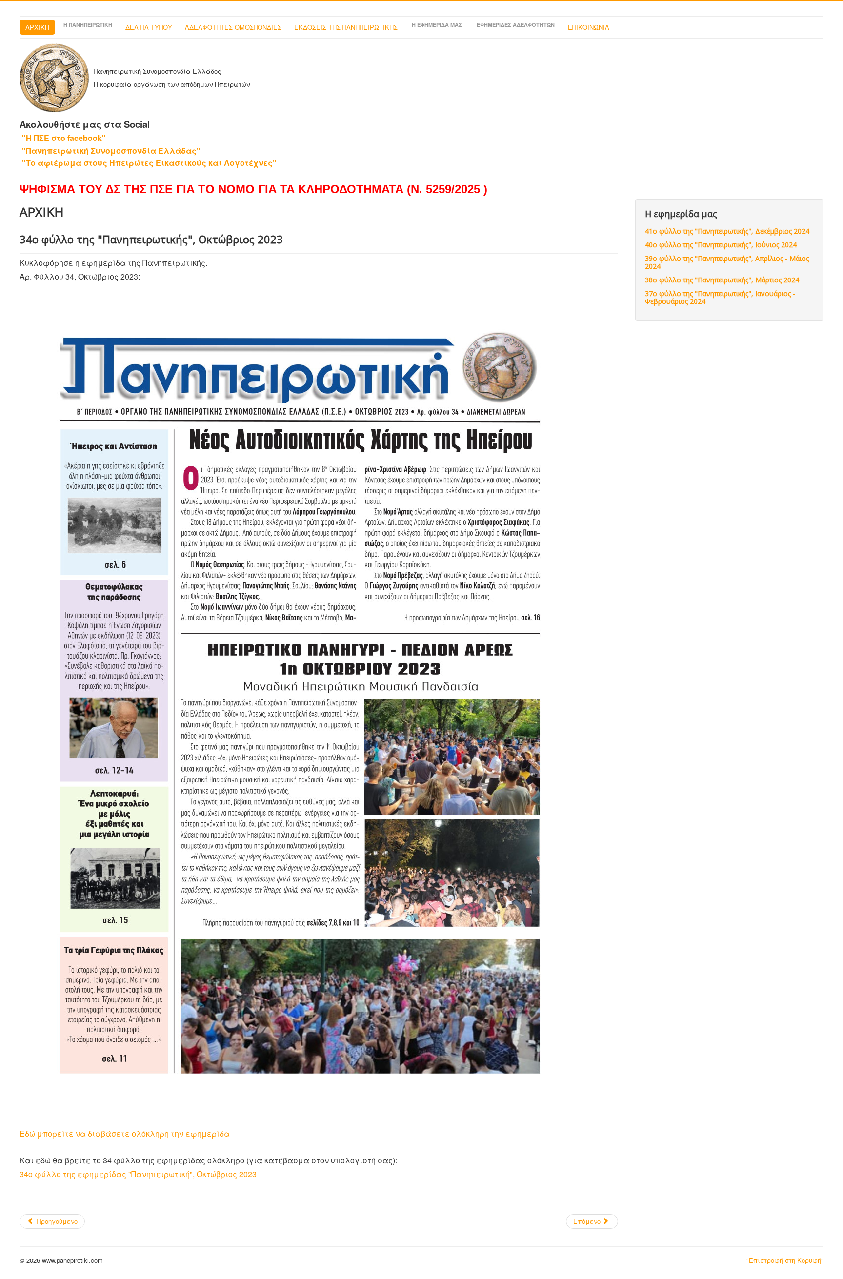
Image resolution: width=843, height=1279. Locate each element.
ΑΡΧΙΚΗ (37, 27)
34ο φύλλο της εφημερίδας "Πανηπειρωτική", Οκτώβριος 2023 (138, 1173)
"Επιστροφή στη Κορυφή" (784, 1260)
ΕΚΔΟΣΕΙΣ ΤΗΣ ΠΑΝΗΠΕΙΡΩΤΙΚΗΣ (346, 27)
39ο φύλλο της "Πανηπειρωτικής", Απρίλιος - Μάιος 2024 (727, 262)
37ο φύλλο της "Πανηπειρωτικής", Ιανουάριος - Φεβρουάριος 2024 (720, 297)
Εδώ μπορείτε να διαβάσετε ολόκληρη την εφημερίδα (125, 1133)
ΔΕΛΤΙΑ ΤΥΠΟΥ (148, 27)
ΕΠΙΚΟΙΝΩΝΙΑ (588, 27)
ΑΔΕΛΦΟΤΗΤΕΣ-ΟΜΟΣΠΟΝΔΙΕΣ (233, 27)
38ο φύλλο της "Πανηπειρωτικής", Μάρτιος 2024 (722, 279)
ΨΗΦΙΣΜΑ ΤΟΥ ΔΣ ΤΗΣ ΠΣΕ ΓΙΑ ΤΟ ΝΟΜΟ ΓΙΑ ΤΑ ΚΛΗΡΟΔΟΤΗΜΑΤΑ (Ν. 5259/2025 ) (253, 189)
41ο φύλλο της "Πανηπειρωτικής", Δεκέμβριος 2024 (727, 231)
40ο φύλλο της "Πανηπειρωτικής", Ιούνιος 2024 (721, 244)
